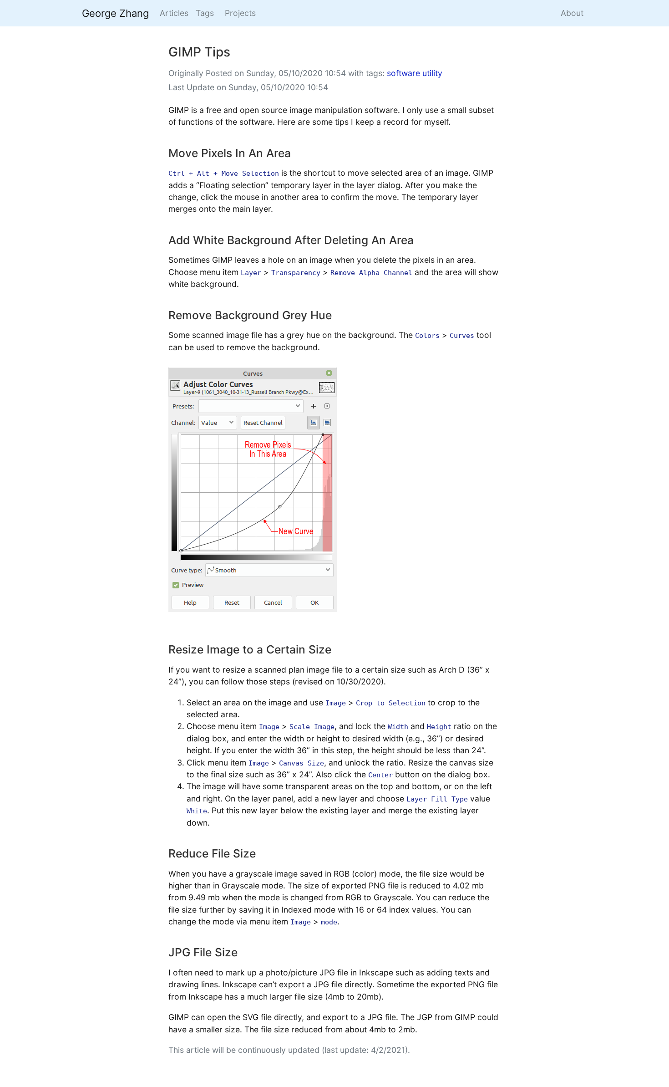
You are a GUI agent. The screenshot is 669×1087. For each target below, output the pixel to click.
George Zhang (115, 13)
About (572, 13)
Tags (205, 13)
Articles (174, 13)
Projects (240, 13)
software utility (414, 73)
